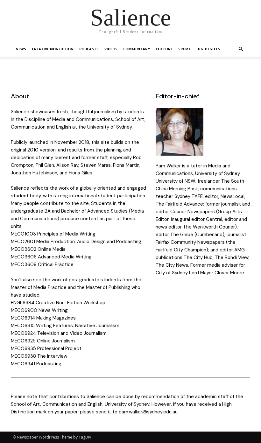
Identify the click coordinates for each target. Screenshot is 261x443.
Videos (110, 48)
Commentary (136, 48)
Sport (184, 48)
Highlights (208, 48)
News (21, 48)
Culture (164, 48)
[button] (240, 49)
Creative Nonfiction (53, 48)
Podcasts (89, 48)
